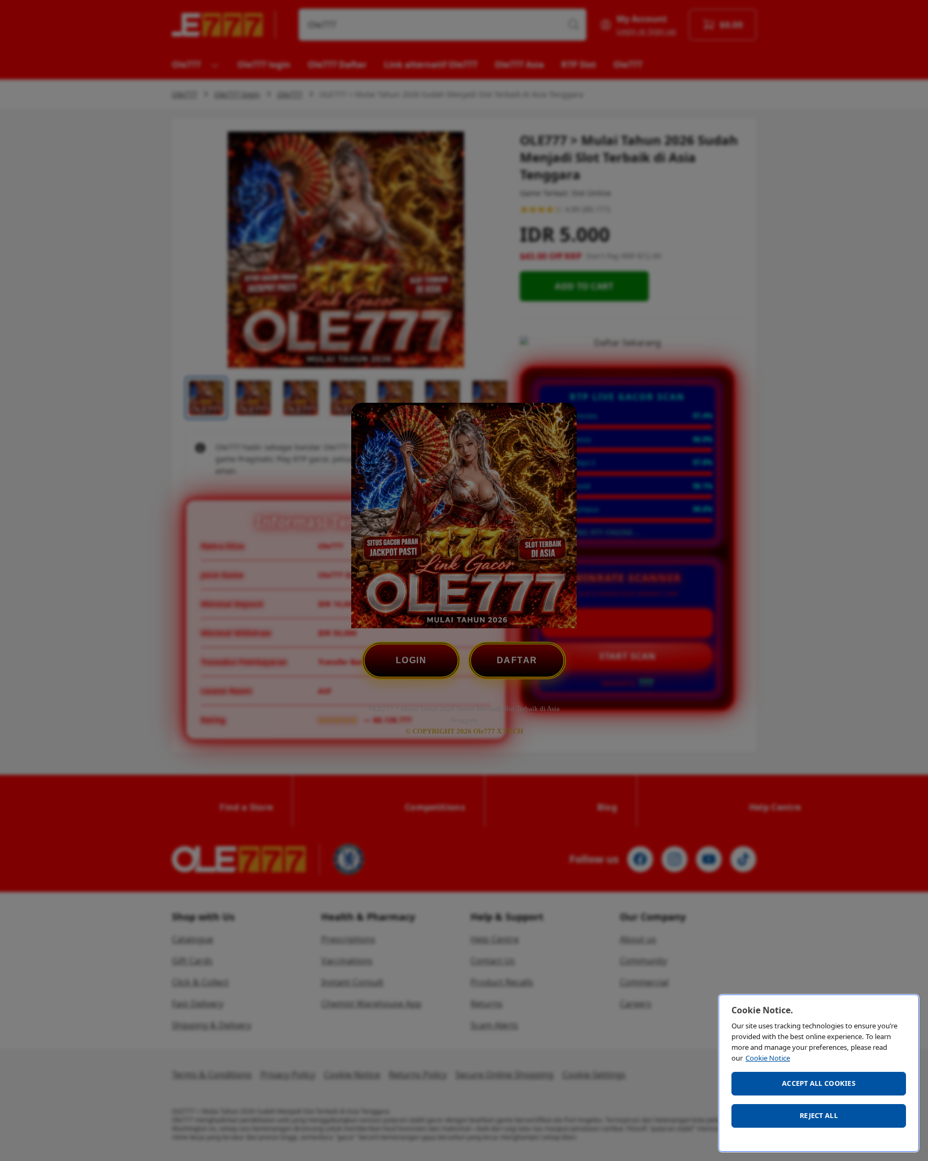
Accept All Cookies (819, 1083)
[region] (818, 1073)
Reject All (819, 1115)
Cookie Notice (767, 1058)
